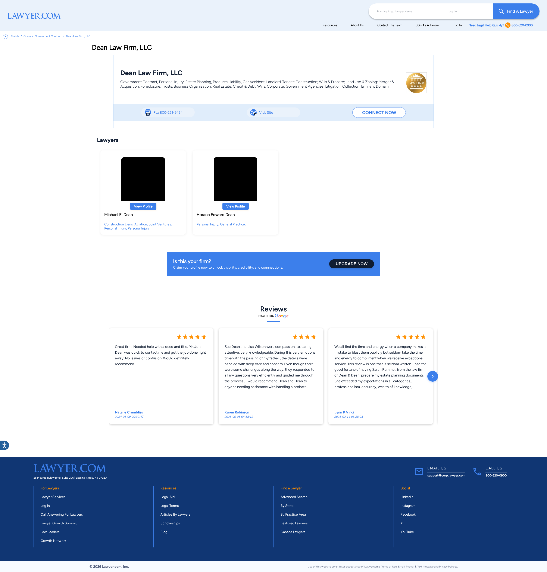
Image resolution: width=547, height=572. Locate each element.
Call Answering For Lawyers (62, 514)
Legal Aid (167, 497)
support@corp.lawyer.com (446, 475)
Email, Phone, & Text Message (416, 566)
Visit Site (266, 112)
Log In (457, 25)
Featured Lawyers (294, 523)
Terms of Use (389, 566)
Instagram (408, 506)
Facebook (408, 514)
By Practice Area (293, 514)
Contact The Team (389, 25)
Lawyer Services (53, 497)
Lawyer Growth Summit (59, 523)
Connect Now (379, 112)
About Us (357, 25)
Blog (163, 532)
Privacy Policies (448, 566)
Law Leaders (50, 532)
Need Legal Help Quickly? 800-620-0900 (501, 25)
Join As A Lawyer (428, 25)
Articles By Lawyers (175, 514)
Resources (330, 25)
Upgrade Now (352, 264)
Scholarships (170, 523)
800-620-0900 (496, 475)
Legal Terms (169, 506)
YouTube (407, 532)
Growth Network (53, 541)
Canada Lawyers (293, 532)
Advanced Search (294, 497)
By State (287, 506)
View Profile (143, 206)
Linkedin (407, 497)
